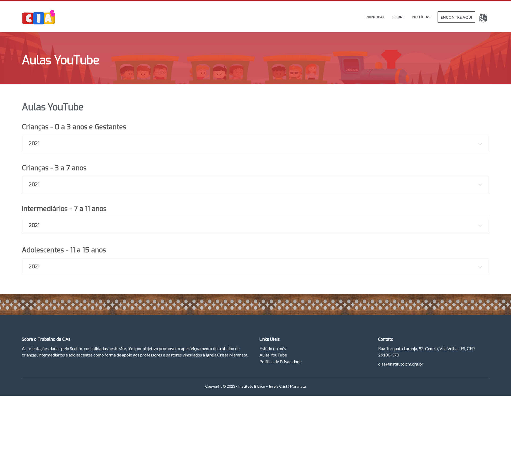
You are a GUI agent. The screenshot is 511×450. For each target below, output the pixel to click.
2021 (34, 143)
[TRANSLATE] (484, 17)
